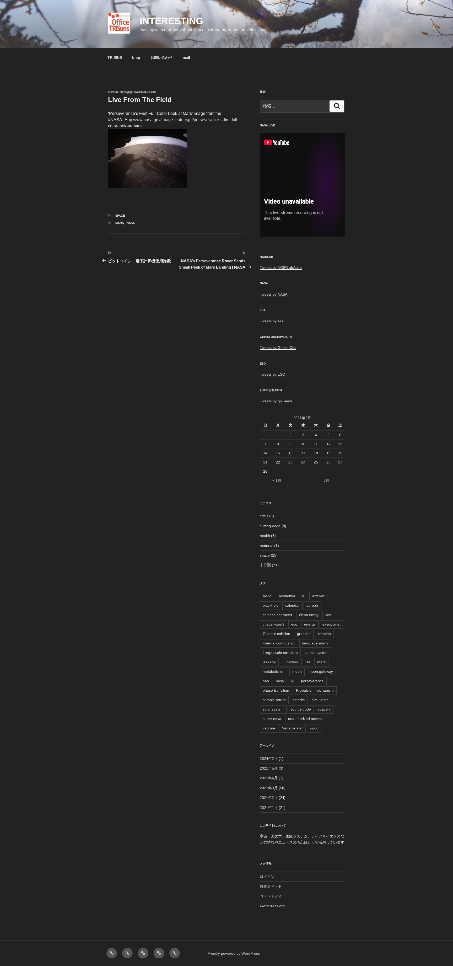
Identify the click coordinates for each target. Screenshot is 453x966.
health (265, 535)
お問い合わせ (161, 57)
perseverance (312, 681)
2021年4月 (269, 778)
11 (316, 444)
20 (340, 453)
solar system (273, 709)
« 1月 (276, 480)
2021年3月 (269, 788)
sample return (274, 700)
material (266, 545)
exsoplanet (331, 624)
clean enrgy (309, 615)
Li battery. (291, 662)
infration (324, 634)
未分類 (265, 565)
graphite (304, 634)
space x (324, 709)
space (120, 215)
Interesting (171, 20)
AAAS (267, 596)
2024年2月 (269, 758)
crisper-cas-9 (273, 624)
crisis (264, 516)
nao (266, 681)
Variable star (292, 728)
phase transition (276, 690)
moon (297, 671)
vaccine (269, 728)
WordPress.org (272, 906)
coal (328, 615)
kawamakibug (145, 92)
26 (328, 462)
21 (265, 462)
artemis (318, 596)
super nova (272, 719)
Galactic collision (276, 634)
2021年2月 (269, 798)
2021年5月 (269, 768)
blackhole (270, 605)
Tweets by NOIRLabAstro (281, 267)
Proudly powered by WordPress (233, 953)
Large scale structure (280, 652)
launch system (316, 652)
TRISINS (114, 57)
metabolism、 (274, 671)
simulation (320, 700)
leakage (269, 662)
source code (300, 709)
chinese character (277, 615)
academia (287, 596)
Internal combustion (279, 643)
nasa (131, 223)
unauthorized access (305, 719)
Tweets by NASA (273, 294)
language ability (315, 643)
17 (303, 453)
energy (310, 624)
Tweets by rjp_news (276, 401)
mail (186, 57)
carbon (312, 605)
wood (314, 728)
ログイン (267, 876)
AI (303, 596)
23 (290, 462)
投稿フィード (271, 886)
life (308, 662)
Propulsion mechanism (315, 690)
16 (290, 453)
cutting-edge (270, 526)
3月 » (327, 480)
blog (136, 57)
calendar (292, 605)
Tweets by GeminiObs (278, 347)
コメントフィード (274, 896)
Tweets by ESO (272, 374)
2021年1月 (269, 807)
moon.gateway (321, 671)
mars (119, 223)
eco (294, 624)
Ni (292, 681)
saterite (299, 700)
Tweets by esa (272, 321)
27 (340, 462)
